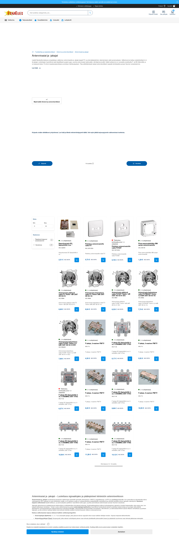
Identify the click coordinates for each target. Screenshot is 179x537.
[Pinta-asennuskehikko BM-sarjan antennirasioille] (148, 228)
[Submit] (76, 260)
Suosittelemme (42, 20)
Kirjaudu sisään (153, 14)
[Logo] (13, 12)
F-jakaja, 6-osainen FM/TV (147, 393)
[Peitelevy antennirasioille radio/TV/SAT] (122, 228)
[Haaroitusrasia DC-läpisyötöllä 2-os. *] (69, 228)
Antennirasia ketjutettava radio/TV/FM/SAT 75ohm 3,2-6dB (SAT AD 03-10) (147, 294)
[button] (93, 163)
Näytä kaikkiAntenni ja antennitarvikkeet (47, 102)
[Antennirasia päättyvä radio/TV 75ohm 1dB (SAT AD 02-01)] (69, 278)
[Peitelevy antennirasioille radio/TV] (95, 228)
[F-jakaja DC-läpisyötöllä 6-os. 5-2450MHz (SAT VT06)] (69, 427)
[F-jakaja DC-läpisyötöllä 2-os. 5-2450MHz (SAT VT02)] (122, 327)
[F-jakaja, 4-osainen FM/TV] (95, 377)
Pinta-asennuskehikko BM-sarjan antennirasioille (148, 244)
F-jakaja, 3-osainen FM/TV (147, 343)
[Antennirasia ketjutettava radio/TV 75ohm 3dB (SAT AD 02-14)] (95, 278)
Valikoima (11, 20)
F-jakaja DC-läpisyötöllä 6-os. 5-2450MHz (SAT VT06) (68, 441)
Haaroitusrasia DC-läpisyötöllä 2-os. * (66, 244)
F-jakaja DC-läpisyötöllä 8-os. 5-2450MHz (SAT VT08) (121, 441)
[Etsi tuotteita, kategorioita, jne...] (90, 12)
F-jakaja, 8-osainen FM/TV (94, 442)
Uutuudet (56, 20)
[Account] (153, 12)
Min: (34, 223)
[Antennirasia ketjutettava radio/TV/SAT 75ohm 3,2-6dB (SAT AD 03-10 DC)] (69, 327)
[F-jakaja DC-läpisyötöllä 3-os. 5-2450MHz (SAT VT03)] (69, 377)
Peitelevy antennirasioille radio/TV (94, 244)
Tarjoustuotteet (27, 20)
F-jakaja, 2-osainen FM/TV (94, 343)
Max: (45, 223)
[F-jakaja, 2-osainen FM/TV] (95, 327)
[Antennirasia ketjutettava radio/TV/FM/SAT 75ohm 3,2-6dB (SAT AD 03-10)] (148, 278)
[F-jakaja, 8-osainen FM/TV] (95, 427)
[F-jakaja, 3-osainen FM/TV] (148, 327)
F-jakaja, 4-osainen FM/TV (94, 393)
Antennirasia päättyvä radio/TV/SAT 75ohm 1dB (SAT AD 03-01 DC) (121, 294)
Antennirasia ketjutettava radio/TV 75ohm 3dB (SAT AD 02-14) (94, 294)
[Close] (177, 2)
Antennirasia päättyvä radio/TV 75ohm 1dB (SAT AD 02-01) (68, 294)
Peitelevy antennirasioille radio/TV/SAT (121, 247)
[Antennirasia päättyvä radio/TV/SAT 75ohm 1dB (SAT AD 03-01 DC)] (122, 278)
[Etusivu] (32, 52)
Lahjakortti (68, 20)
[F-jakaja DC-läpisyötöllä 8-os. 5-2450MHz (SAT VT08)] (122, 427)
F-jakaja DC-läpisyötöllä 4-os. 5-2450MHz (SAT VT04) (121, 392)
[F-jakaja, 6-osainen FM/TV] (148, 377)
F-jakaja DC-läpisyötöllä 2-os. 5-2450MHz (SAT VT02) (121, 343)
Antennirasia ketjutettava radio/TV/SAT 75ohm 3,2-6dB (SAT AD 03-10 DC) (68, 343)
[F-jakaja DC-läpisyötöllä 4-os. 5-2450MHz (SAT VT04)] (122, 377)
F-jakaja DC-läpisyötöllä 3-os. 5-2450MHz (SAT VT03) (68, 395)
